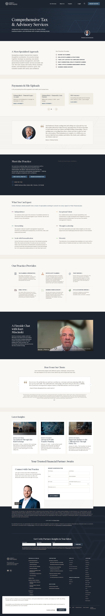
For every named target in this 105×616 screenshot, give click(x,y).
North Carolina (88, 586)
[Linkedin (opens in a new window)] (11, 570)
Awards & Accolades (73, 568)
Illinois (86, 570)
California (87, 562)
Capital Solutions (33, 564)
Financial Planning (33, 568)
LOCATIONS (87, 558)
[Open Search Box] (84, 4)
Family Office (31, 578)
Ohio (86, 588)
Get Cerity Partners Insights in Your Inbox (52, 539)
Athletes (31, 594)
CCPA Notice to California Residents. (64, 525)
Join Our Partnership (73, 566)
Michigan (87, 580)
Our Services (53, 3)
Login (79, 3)
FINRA (69, 607)
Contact (70, 570)
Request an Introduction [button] (87, 37)
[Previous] (18, 384)
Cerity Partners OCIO (53, 586)
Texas (86, 596)
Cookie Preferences (93, 608)
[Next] (90, 384)
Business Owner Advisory (34, 580)
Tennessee (87, 594)
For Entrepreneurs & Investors (56, 577)
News (70, 583)
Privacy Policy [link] (56, 520)
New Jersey (87, 582)
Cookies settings (50, 610)
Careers (70, 564)
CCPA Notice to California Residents (39, 549)
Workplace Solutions (53, 560)
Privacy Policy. (31, 525)
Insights (70, 3)
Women (31, 592)
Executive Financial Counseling (56, 562)
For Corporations (53, 575)
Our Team (71, 560)
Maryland (87, 576)
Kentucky (87, 574)
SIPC (73, 607)
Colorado (87, 564)
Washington (87, 600)
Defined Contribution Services (56, 570)
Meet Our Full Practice (20, 176)
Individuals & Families (34, 558)
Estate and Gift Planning (35, 566)
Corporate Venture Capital (54, 573)
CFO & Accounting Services (35, 588)
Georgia (87, 568)
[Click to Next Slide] (56, 109)
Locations (71, 562)
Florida (86, 566)
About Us (62, 3)
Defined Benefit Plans (54, 568)
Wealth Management (33, 560)
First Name (24, 542)
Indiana (86, 572)
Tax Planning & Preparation (35, 573)
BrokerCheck (79, 607)
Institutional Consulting (54, 588)
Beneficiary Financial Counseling (57, 564)
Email (53, 542)
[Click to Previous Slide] (48, 109)
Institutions (52, 584)
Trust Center (86, 607)
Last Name (39, 542)
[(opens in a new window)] (8, 570)
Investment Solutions (34, 562)
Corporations (52, 558)
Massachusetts (88, 578)
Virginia (86, 598)
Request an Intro (94, 3)
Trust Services (33, 575)
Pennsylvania (88, 592)
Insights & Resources (74, 577)
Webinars (71, 581)
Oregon (86, 590)
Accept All (61, 609)
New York (87, 584)
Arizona (86, 560)
